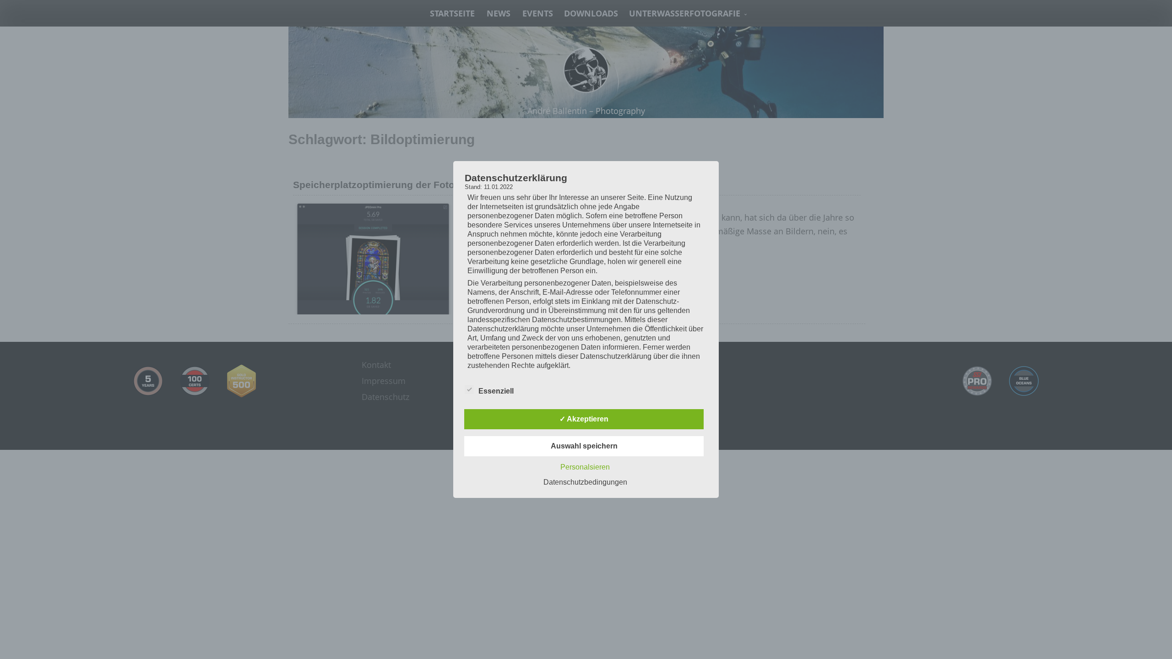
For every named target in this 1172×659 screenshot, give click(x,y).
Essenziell (496, 391)
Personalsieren (585, 467)
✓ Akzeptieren (583, 419)
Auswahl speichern (584, 446)
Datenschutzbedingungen (585, 482)
